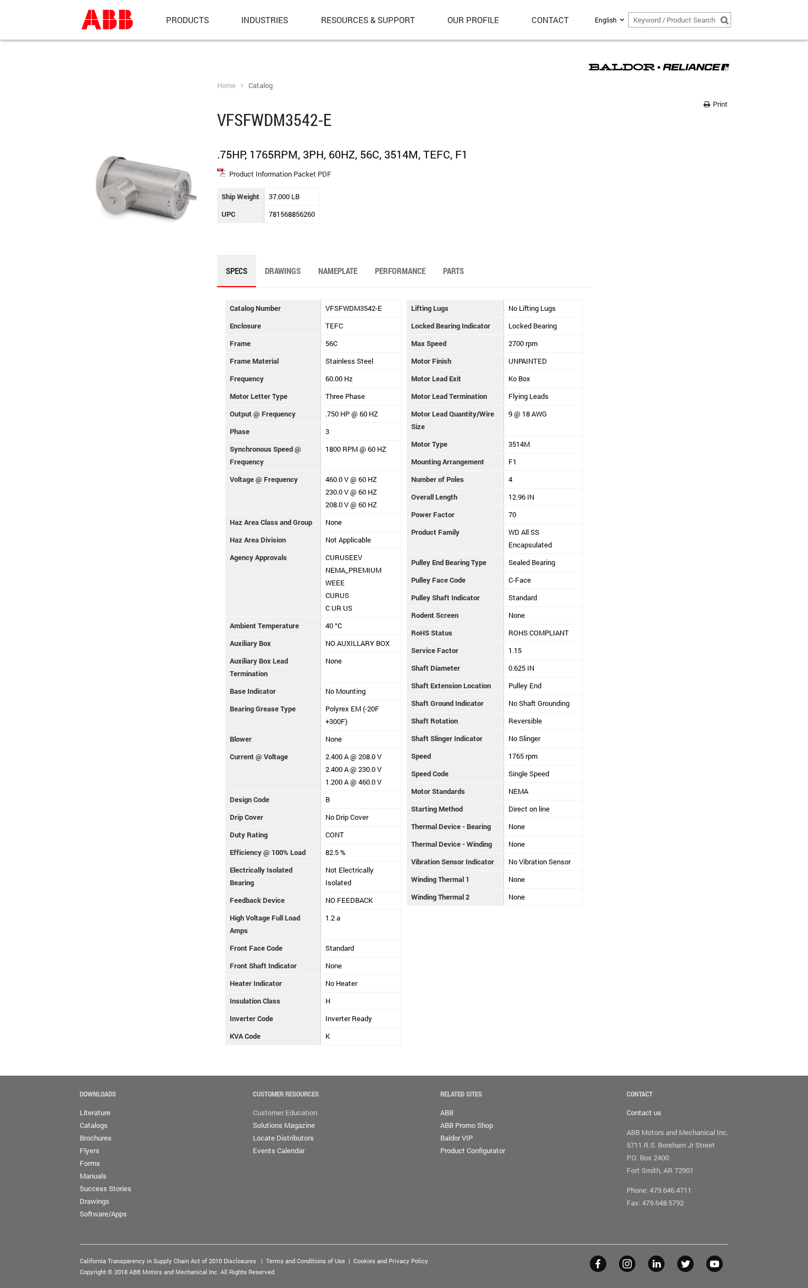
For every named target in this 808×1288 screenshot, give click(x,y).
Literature (95, 1112)
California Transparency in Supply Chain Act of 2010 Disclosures (168, 1261)
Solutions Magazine (284, 1125)
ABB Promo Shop (466, 1125)
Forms (90, 1163)
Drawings (94, 1201)
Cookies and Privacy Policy (390, 1261)
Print (719, 104)
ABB (446, 1112)
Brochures (96, 1138)
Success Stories (105, 1188)
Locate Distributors (283, 1138)
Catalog (260, 85)
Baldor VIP (456, 1138)
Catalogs (94, 1125)
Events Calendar (279, 1150)
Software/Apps (103, 1214)
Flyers (89, 1150)
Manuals (93, 1176)
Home (226, 85)
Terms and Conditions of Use (305, 1261)
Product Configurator (472, 1150)
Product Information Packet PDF (280, 174)
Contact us (644, 1112)
